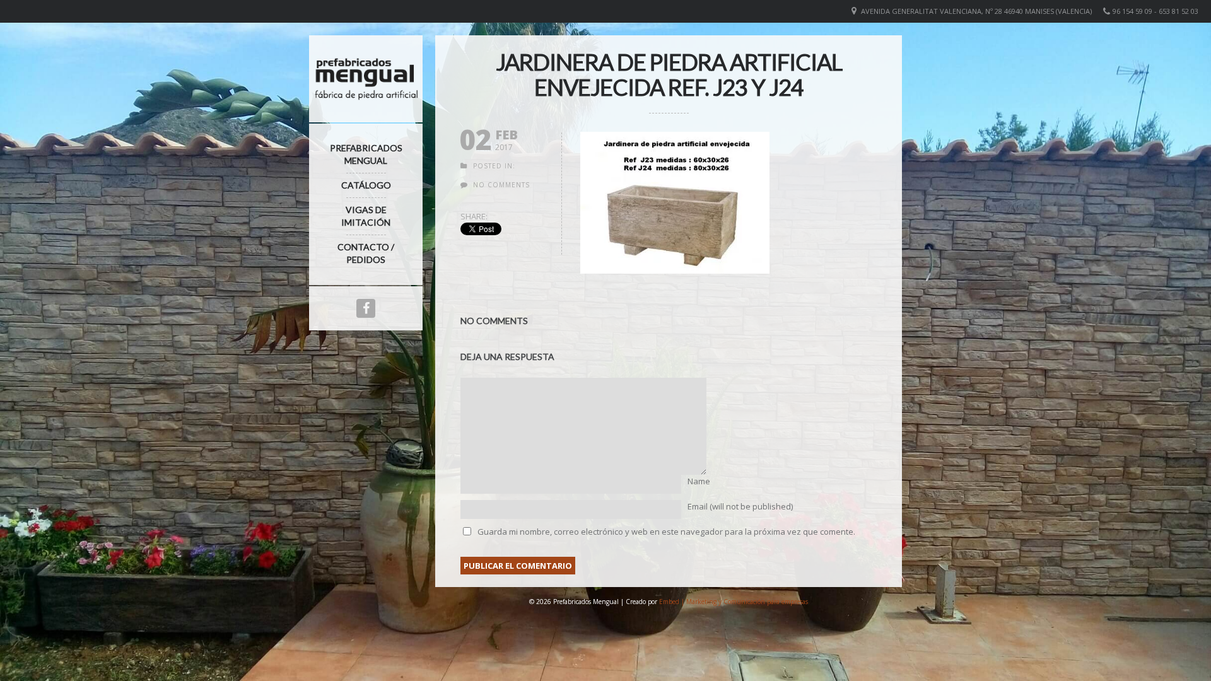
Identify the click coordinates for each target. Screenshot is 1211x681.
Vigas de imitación (365, 216)
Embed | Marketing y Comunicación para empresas (733, 601)
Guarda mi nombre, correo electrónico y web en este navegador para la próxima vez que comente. (666, 531)
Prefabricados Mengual (366, 154)
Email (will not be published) (740, 506)
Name (698, 481)
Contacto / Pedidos (365, 253)
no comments (501, 184)
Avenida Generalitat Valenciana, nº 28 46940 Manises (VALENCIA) (976, 11)
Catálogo (366, 185)
